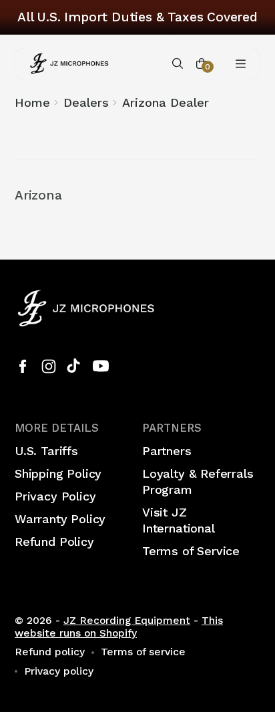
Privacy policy (58, 671)
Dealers (86, 102)
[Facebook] (23, 366)
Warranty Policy (60, 519)
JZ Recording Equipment (126, 620)
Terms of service (143, 652)
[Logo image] (69, 63)
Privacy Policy (55, 496)
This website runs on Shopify (119, 626)
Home (32, 102)
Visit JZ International (178, 520)
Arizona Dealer (165, 102)
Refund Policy (54, 542)
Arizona (38, 196)
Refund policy (50, 652)
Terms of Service (191, 551)
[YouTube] (101, 366)
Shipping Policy (58, 473)
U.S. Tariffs (46, 451)
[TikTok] (75, 366)
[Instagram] (49, 366)
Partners (167, 451)
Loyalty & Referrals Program (198, 481)
